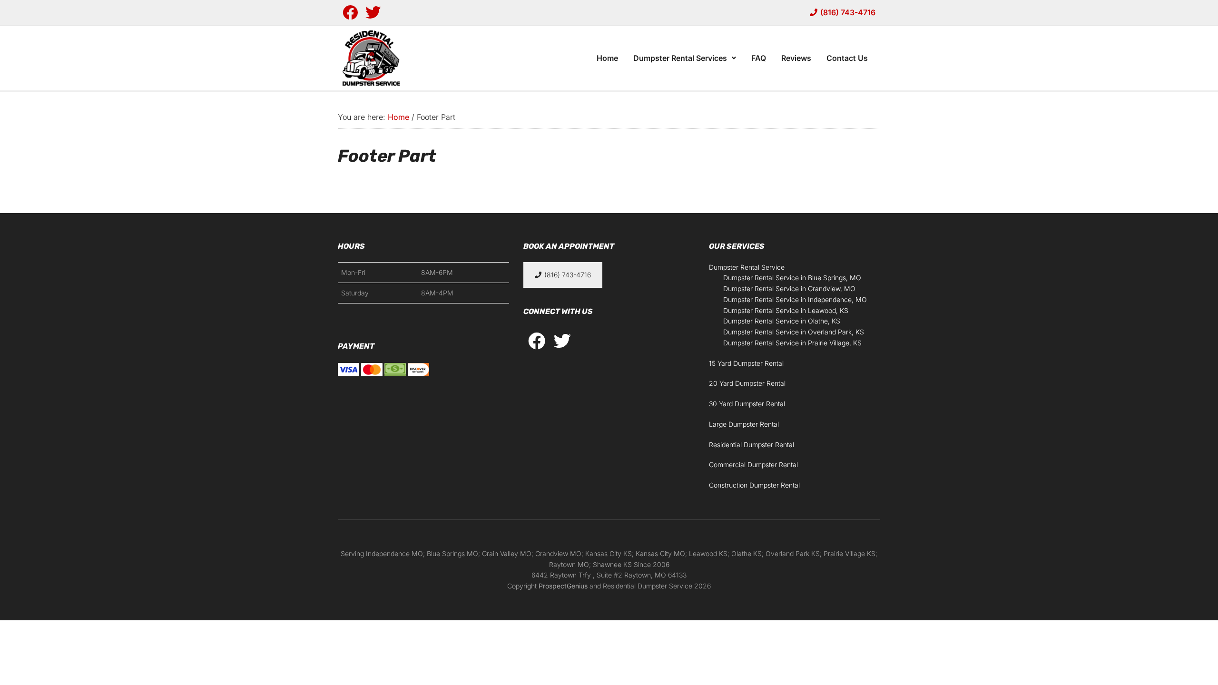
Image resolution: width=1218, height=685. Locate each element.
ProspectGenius (563, 586)
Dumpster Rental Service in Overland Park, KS (793, 332)
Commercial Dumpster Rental (753, 464)
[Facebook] (350, 12)
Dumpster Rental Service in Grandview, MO (789, 288)
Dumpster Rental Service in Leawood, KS (785, 310)
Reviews (796, 58)
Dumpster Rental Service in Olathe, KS (781, 321)
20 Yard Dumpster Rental (747, 383)
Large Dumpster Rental (744, 424)
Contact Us (847, 58)
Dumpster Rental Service (747, 267)
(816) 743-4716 (847, 12)
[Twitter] (373, 12)
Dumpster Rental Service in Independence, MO (795, 299)
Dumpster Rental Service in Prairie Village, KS (792, 343)
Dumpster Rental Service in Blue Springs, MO (792, 278)
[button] (685, 58)
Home (607, 58)
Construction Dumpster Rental (754, 485)
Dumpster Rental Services (680, 58)
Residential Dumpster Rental (751, 444)
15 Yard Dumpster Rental (746, 363)
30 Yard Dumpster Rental (747, 404)
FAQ (758, 58)
